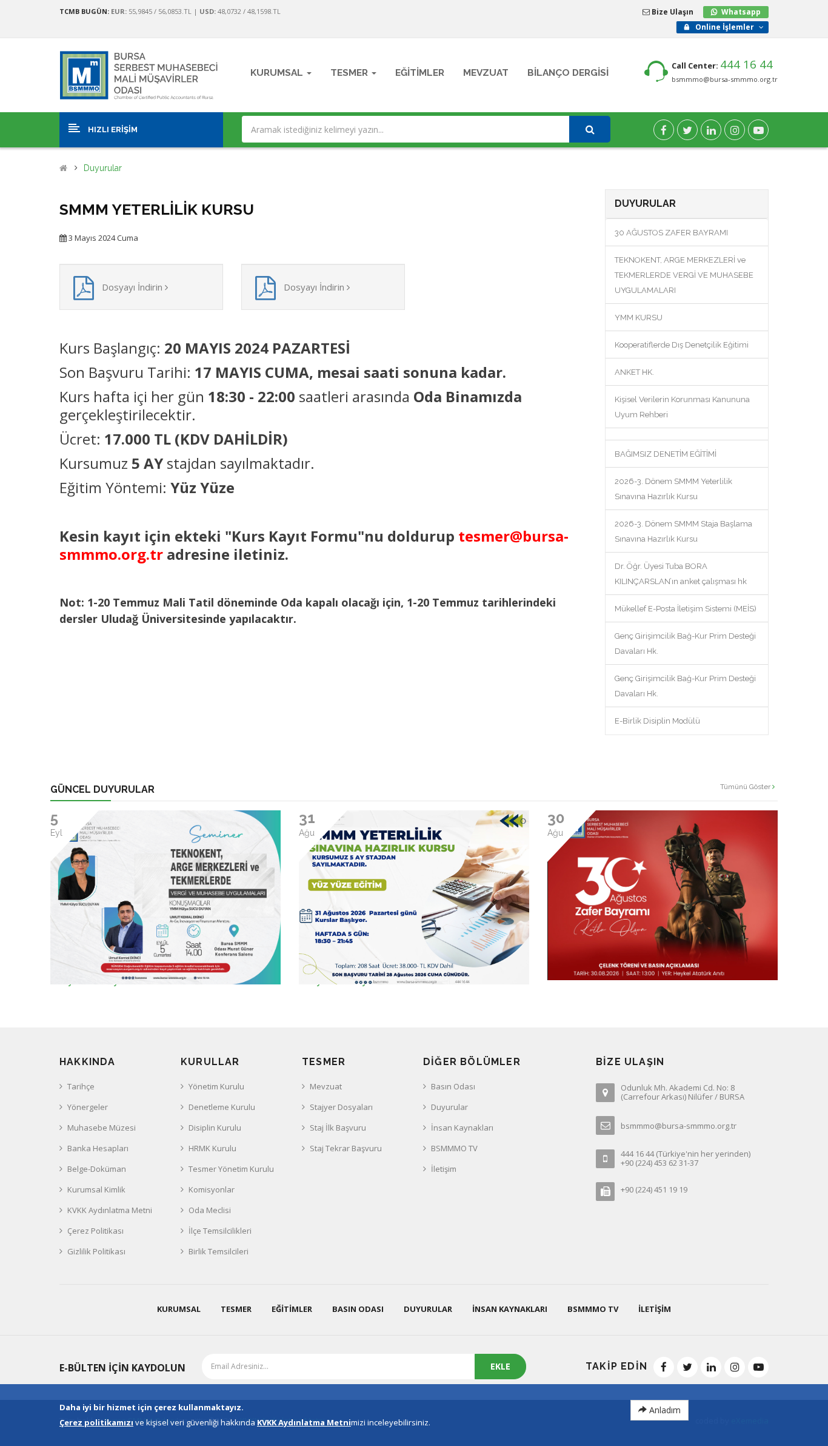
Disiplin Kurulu (215, 1127)
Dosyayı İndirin (133, 287)
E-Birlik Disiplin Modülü (657, 720)
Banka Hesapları (98, 1148)
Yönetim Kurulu (216, 1086)
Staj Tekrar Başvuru (346, 1148)
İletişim (443, 1168)
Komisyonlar (212, 1189)
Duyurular (103, 168)
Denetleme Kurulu (222, 1106)
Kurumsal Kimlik (96, 1189)
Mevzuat (326, 1086)
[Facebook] (663, 129)
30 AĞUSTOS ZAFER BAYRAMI (671, 232)
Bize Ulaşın (671, 12)
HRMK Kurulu (212, 1148)
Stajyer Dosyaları (341, 1106)
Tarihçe (81, 1086)
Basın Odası (453, 1086)
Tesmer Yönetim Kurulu (231, 1168)
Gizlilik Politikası (96, 1251)
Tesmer (236, 1308)
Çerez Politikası (95, 1230)
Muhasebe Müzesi (101, 1127)
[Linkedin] (711, 129)
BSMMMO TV (454, 1148)
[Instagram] (734, 129)
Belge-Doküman (96, 1168)
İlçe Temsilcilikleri (220, 1230)
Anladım (664, 1410)
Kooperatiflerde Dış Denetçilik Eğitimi (682, 344)
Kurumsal (179, 1308)
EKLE (500, 1366)
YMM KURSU (639, 317)
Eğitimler (292, 1308)
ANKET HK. (634, 372)
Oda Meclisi (210, 1210)
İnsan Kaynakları (462, 1127)
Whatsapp (741, 12)
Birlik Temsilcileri (219, 1251)
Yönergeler (87, 1106)
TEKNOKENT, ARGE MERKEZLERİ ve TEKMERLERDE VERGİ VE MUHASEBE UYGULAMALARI (684, 275)
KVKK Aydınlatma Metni (109, 1210)
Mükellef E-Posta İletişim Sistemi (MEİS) (685, 608)
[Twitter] (687, 129)
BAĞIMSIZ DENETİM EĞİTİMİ (665, 454)
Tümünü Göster (746, 786)
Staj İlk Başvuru (338, 1127)
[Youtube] (758, 129)
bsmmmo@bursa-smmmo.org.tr (725, 79)
